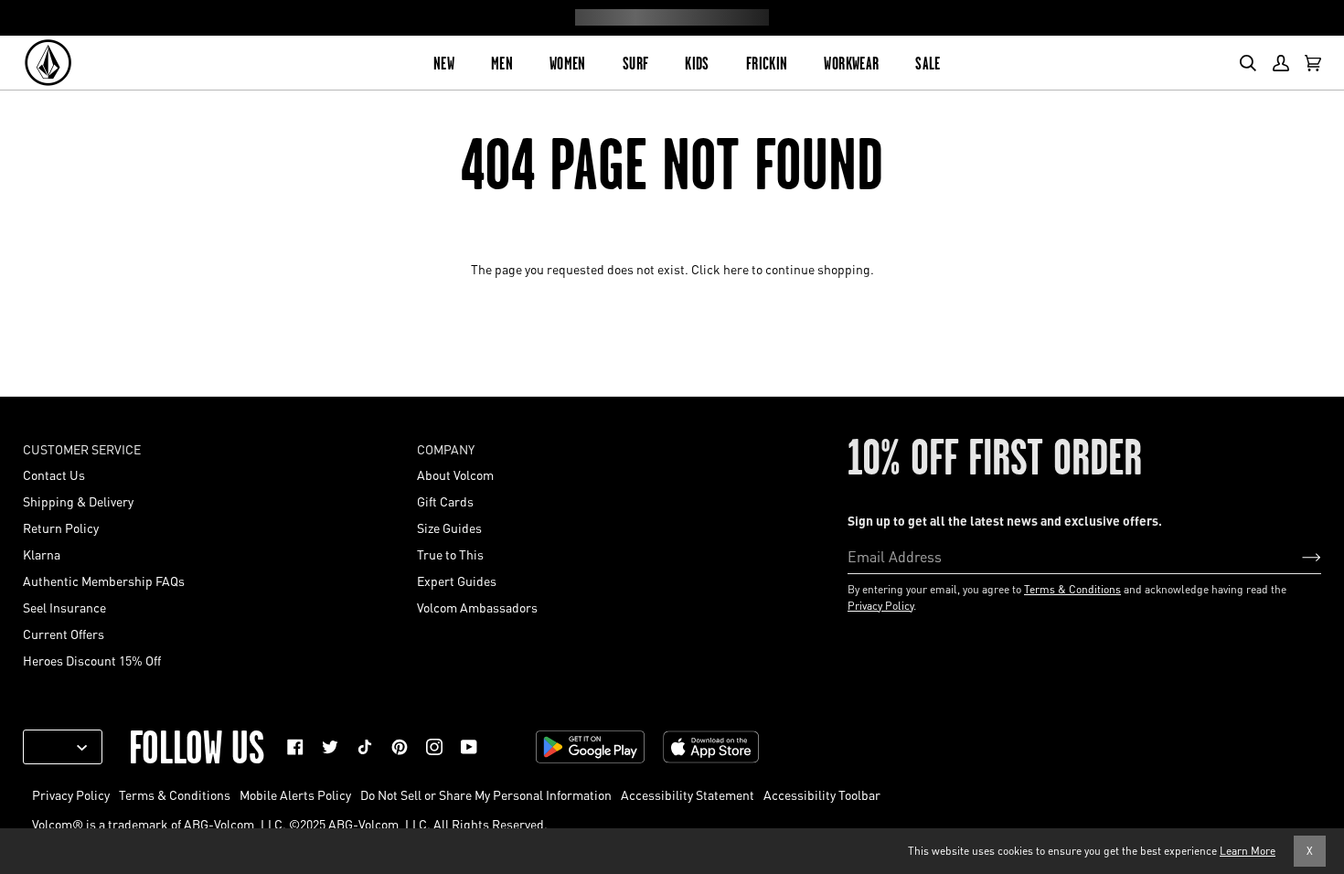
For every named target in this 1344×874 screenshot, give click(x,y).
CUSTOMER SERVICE (82, 449)
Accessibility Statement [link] (687, 794)
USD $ (55, 747)
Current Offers (63, 633)
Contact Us (54, 474)
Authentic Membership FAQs (104, 580)
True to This (450, 554)
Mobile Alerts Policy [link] (295, 794)
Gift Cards (445, 501)
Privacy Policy (880, 606)
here (736, 269)
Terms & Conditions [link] (174, 794)
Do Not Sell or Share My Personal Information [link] (486, 794)
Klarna (41, 554)
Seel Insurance (64, 607)
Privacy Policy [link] (71, 794)
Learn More (1247, 851)
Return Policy (61, 527)
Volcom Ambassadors (477, 607)
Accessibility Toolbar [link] (821, 794)
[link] (295, 747)
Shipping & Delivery (78, 501)
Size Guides (449, 527)
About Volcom (455, 474)
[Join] (1297, 555)
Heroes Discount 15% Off (92, 660)
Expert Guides (456, 580)
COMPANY (446, 449)
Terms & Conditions (1072, 589)
